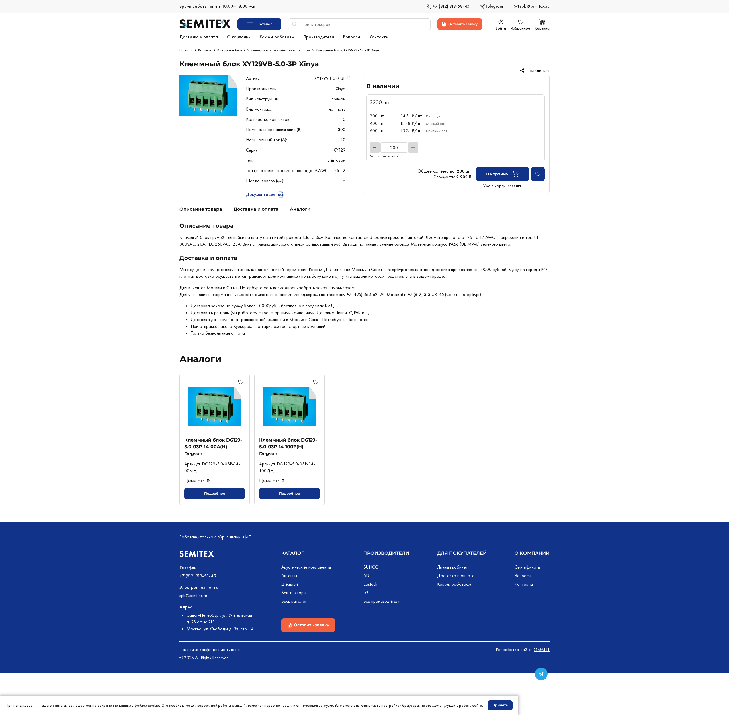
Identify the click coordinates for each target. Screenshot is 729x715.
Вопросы (523, 576)
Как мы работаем (454, 584)
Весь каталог (294, 601)
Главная (185, 50)
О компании (532, 553)
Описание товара (200, 209)
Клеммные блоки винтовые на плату (280, 50)
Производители (386, 553)
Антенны (289, 576)
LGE (367, 593)
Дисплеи (289, 584)
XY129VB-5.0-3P (329, 78)
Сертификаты (528, 567)
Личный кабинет (452, 567)
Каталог (204, 50)
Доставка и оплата (256, 209)
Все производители (382, 601)
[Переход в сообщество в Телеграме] (541, 674)
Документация (260, 194)
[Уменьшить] (375, 147)
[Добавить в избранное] (538, 174)
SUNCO (371, 567)
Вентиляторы (293, 593)
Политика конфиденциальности (210, 649)
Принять (500, 705)
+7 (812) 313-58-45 (197, 576)
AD (366, 576)
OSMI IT (542, 649)
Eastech (370, 584)
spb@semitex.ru (193, 595)
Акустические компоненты (306, 567)
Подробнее (214, 493)
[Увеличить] (413, 147)
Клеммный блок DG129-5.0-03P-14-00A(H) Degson (213, 446)
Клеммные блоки (231, 50)
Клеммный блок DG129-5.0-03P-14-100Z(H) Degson (288, 446)
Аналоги (300, 209)
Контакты (524, 584)
